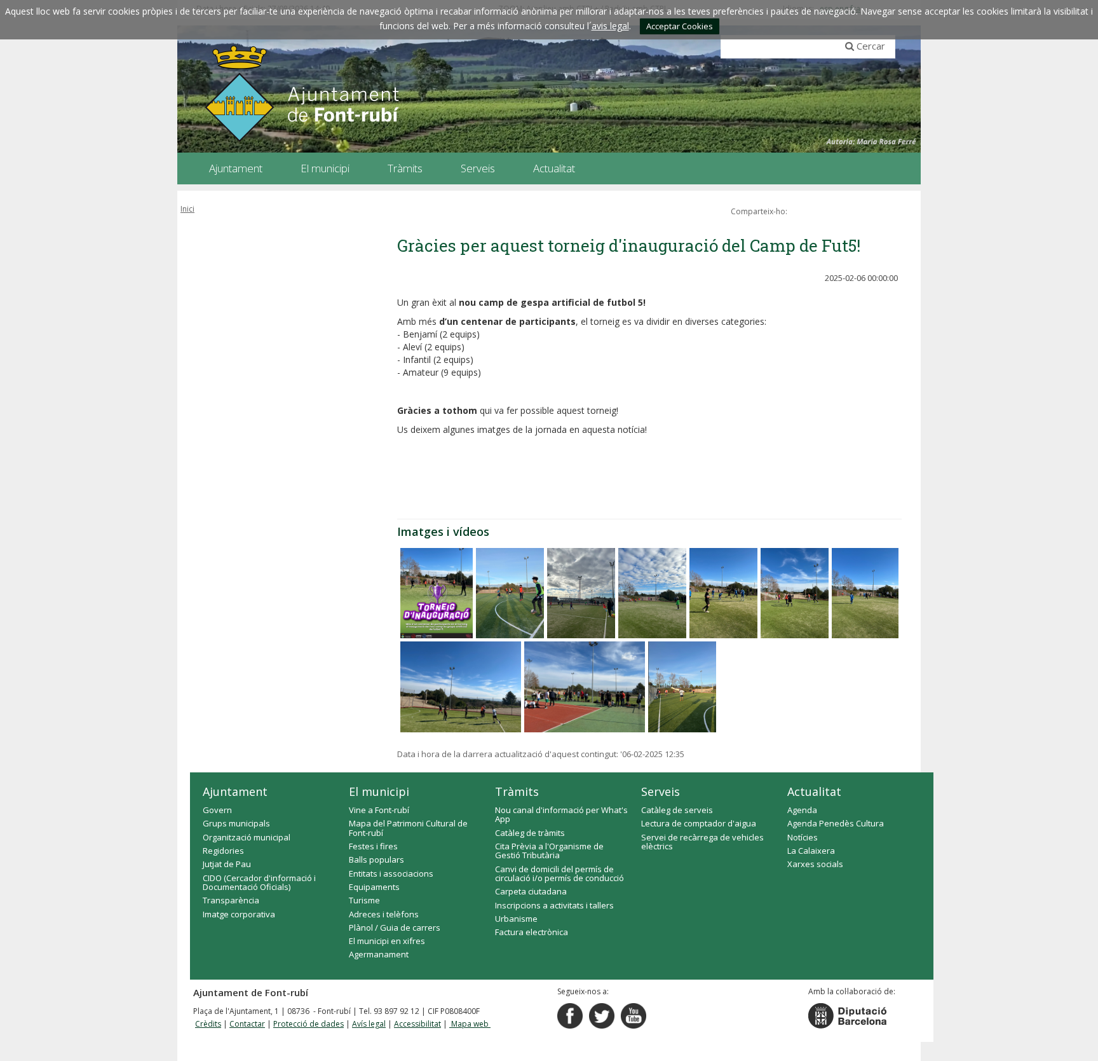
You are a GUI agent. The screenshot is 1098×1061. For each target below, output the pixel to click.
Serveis (660, 791)
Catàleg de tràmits (530, 833)
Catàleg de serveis (677, 810)
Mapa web (470, 1023)
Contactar (247, 1023)
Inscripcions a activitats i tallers (554, 905)
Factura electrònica (531, 932)
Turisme (364, 900)
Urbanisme (516, 918)
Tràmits (517, 791)
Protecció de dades (308, 1023)
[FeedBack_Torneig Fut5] (436, 593)
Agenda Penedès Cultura (835, 823)
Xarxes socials (815, 864)
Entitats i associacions (391, 873)
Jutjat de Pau (227, 864)
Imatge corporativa (239, 914)
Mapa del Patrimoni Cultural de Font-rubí (408, 828)
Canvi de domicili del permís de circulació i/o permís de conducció (559, 873)
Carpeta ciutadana (531, 891)
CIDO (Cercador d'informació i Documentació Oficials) (259, 882)
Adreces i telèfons (384, 914)
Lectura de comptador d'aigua (698, 823)
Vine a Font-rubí (379, 810)
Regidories (223, 850)
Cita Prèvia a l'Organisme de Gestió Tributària (549, 850)
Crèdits (208, 1023)
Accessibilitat (417, 1023)
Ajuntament (235, 791)
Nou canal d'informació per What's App (561, 814)
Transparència (231, 900)
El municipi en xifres (387, 941)
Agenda (802, 810)
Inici (187, 208)
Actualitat (814, 791)
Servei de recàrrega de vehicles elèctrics (702, 842)
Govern (217, 810)
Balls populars (376, 859)
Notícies (802, 837)
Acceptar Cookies (679, 26)
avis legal (610, 26)
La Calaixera (811, 850)
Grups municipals (236, 823)
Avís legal (369, 1023)
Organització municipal (246, 837)
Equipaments (374, 887)
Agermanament (379, 954)
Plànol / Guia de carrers (394, 927)
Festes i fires (373, 846)
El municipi (379, 791)
